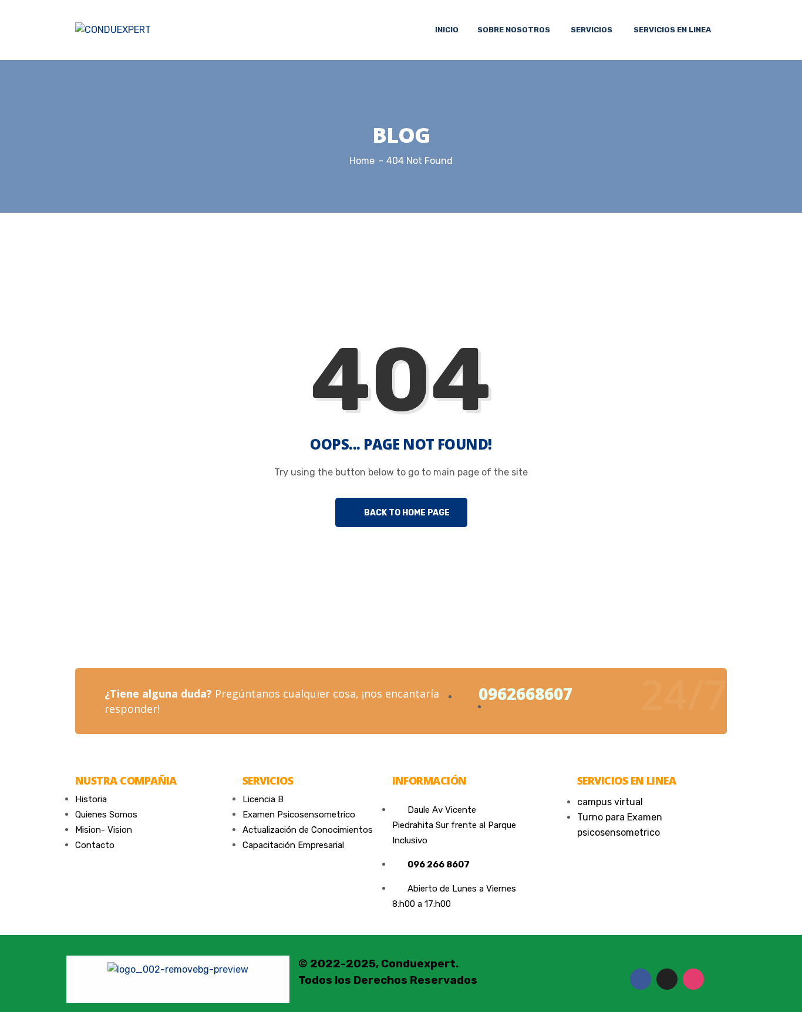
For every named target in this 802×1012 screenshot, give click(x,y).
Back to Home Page (406, 513)
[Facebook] (640, 979)
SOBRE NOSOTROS (513, 29)
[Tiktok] (667, 979)
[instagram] (693, 979)
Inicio (447, 29)
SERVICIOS (591, 29)
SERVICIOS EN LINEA (672, 29)
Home (362, 160)
